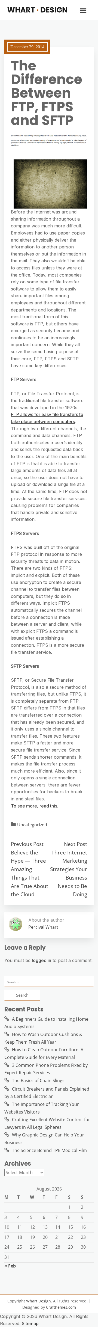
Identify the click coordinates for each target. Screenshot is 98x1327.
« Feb (10, 1266)
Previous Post (27, 844)
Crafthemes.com (61, 1307)
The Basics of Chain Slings (38, 1080)
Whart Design (38, 1301)
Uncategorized (32, 825)
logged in (41, 960)
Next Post (75, 844)
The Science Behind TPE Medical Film (49, 1150)
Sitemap (30, 1323)
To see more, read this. (34, 806)
